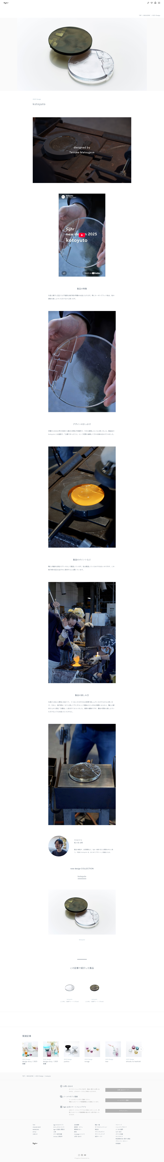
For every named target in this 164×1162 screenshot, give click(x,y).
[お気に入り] (152, 3)
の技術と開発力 (59, 1129)
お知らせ (35, 1134)
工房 (54, 1132)
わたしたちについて (58, 1127)
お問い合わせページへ (123, 1089)
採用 (75, 1132)
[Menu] (159, 3)
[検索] (148, 3)
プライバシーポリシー (122, 1141)
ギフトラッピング (100, 1134)
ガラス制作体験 (57, 1134)
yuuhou (66, 1061)
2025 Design (156, 15)
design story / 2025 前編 (50, 1062)
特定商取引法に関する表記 (123, 1138)
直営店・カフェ (78, 1127)
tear (106, 1061)
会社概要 (76, 1125)
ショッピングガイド (121, 1127)
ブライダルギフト (100, 1132)
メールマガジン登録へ (123, 1100)
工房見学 (57, 1136)
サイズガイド (119, 1136)
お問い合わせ (78, 1136)
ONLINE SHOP (37, 1127)
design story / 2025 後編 (29, 1062)
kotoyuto (82, 876)
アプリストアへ (123, 1110)
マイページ (119, 1125)
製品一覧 (97, 1125)
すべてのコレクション (101, 1127)
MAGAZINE (147, 15)
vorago (87, 1061)
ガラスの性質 (119, 1134)
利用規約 (118, 1143)
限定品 (97, 1129)
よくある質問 (119, 1129)
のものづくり (58, 1125)
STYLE (34, 1132)
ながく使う (119, 1132)
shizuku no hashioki (133, 1061)
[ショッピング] (155, 3)
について (79, 1134)
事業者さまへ (78, 1129)
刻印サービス (98, 1136)
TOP (140, 15)
